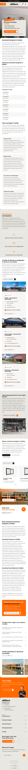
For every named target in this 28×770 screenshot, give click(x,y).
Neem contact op (7, 689)
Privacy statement (14, 760)
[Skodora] (14, 4)
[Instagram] (11, 766)
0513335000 (6, 704)
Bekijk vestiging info (9, 313)
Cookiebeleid (14, 763)
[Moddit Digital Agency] (15, 768)
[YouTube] (15, 766)
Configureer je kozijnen (10, 31)
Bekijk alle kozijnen (7, 463)
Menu (3, 4)
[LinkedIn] (17, 766)
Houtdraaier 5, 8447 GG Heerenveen (9, 709)
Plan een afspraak (7, 741)
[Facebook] (13, 766)
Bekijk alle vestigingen (8, 279)
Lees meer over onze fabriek (9, 415)
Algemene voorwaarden (14, 762)
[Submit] (24, 755)
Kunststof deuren (6, 457)
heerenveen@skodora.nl (9, 706)
